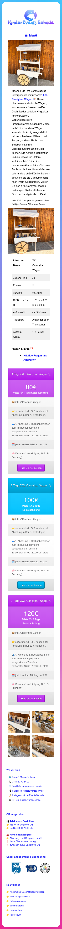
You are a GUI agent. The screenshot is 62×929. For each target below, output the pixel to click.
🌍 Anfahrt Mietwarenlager (22, 777)
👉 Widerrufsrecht (15, 905)
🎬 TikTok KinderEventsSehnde (24, 799)
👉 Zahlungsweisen (16, 900)
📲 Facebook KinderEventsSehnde (26, 790)
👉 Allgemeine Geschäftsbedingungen (25, 891)
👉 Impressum (13, 914)
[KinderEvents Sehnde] (31, 17)
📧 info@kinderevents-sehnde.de (25, 786)
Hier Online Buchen (31, 467)
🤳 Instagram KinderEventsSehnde (26, 795)
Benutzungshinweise (20, 896)
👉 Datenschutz (14, 910)
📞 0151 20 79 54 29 (19, 781)
